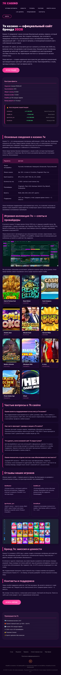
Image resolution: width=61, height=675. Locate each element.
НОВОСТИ (23, 8)
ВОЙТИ (7, 16)
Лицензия (18, 652)
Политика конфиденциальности (30, 656)
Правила (26, 652)
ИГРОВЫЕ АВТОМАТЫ (11, 8)
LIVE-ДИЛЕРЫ (20, 11)
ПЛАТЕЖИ (40, 8)
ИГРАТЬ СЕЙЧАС (11, 602)
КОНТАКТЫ (42, 11)
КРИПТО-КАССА (51, 8)
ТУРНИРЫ (32, 8)
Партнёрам (48, 652)
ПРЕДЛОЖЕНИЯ (31, 11)
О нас (11, 652)
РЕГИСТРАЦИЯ (11, 70)
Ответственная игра (36, 652)
